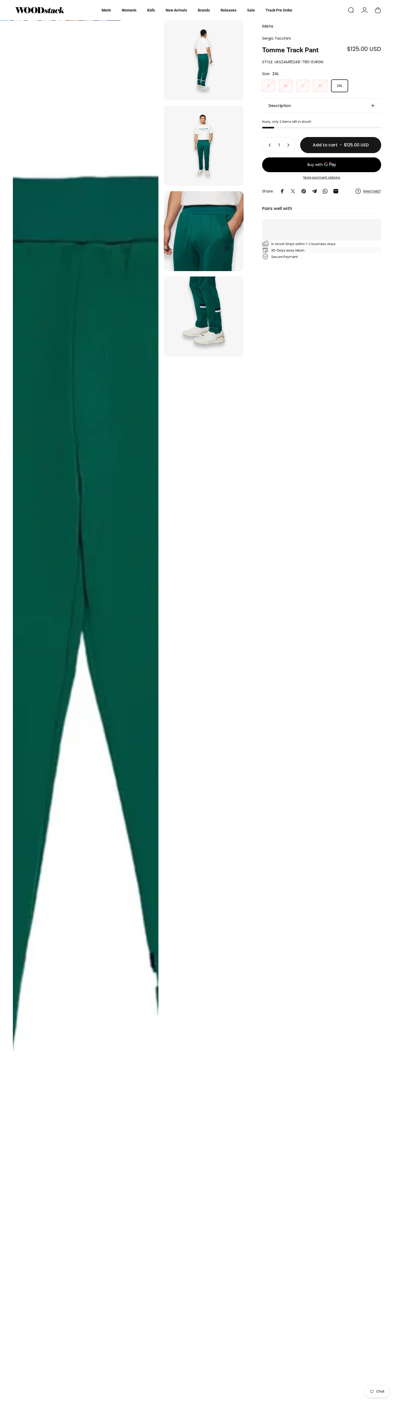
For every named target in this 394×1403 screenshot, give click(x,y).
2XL (339, 85)
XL (320, 85)
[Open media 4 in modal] (204, 231)
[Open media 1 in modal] (85, 709)
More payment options (321, 177)
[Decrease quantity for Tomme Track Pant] (268, 145)
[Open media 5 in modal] (204, 316)
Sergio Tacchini (276, 38)
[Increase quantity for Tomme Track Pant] (289, 145)
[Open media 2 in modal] (204, 60)
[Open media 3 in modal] (204, 146)
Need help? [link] (372, 191)
